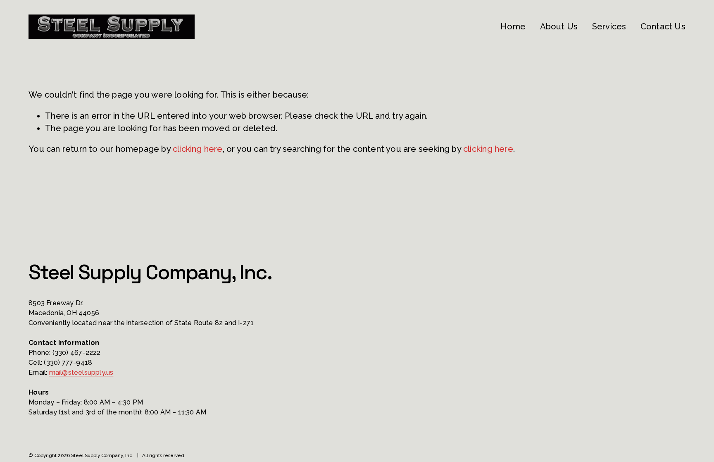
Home (513, 26)
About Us (559, 26)
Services (609, 26)
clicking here (198, 149)
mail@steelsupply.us (81, 372)
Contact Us (662, 26)
